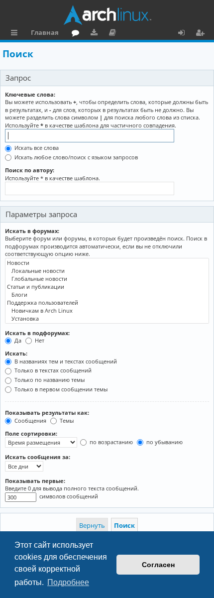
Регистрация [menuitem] (202, 34)
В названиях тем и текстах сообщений (65, 361)
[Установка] (107, 319)
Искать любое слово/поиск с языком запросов (75, 157)
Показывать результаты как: (47, 412)
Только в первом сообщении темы (60, 389)
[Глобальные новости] (107, 279)
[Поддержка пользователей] (107, 303)
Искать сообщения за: (37, 457)
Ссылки (16, 34)
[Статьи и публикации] (107, 287)
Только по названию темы (49, 379)
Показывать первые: (35, 480)
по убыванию (164, 442)
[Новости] (107, 263)
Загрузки (96, 34)
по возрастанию (110, 442)
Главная (45, 32)
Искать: (16, 353)
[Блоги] (107, 295)
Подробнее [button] (68, 582)
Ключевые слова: (30, 94)
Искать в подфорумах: (37, 333)
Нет (38, 340)
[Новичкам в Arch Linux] (107, 311)
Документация (114, 34)
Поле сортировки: (31, 433)
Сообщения (29, 420)
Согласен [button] (158, 565)
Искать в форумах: (32, 231)
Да (17, 340)
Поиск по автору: (29, 170)
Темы (66, 420)
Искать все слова (36, 147)
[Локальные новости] (107, 271)
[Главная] (107, 15)
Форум (77, 34)
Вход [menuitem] (185, 34)
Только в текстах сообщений (52, 370)
